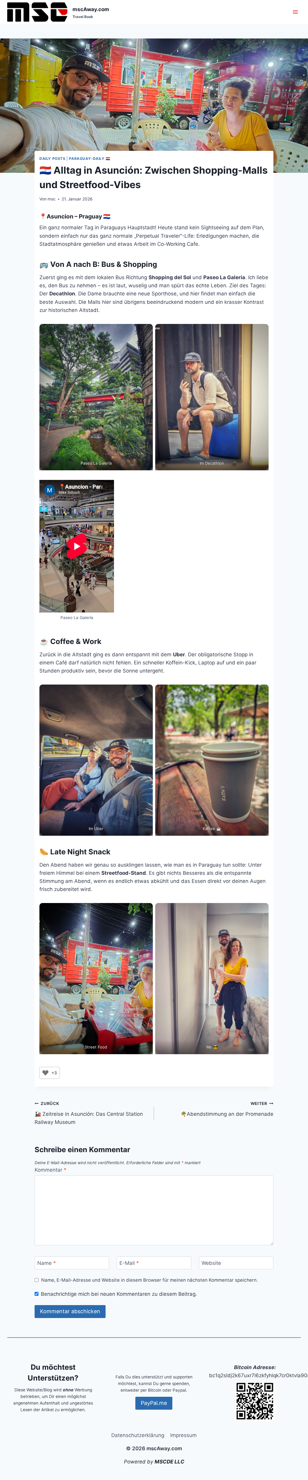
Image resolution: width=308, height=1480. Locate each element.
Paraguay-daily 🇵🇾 (89, 158)
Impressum (183, 1435)
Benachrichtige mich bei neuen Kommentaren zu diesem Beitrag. (119, 1294)
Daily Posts (52, 158)
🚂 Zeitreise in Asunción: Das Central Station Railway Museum (89, 1113)
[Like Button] (45, 1072)
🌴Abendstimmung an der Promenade (226, 1109)
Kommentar (50, 1170)
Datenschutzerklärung (137, 1435)
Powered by (139, 1462)
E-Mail (129, 1263)
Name (46, 1263)
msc (52, 199)
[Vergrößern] (240, 1389)
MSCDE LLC (169, 1462)
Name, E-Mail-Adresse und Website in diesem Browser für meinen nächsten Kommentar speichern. (149, 1280)
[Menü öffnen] (295, 12)
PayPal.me (154, 1403)
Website (211, 1263)
